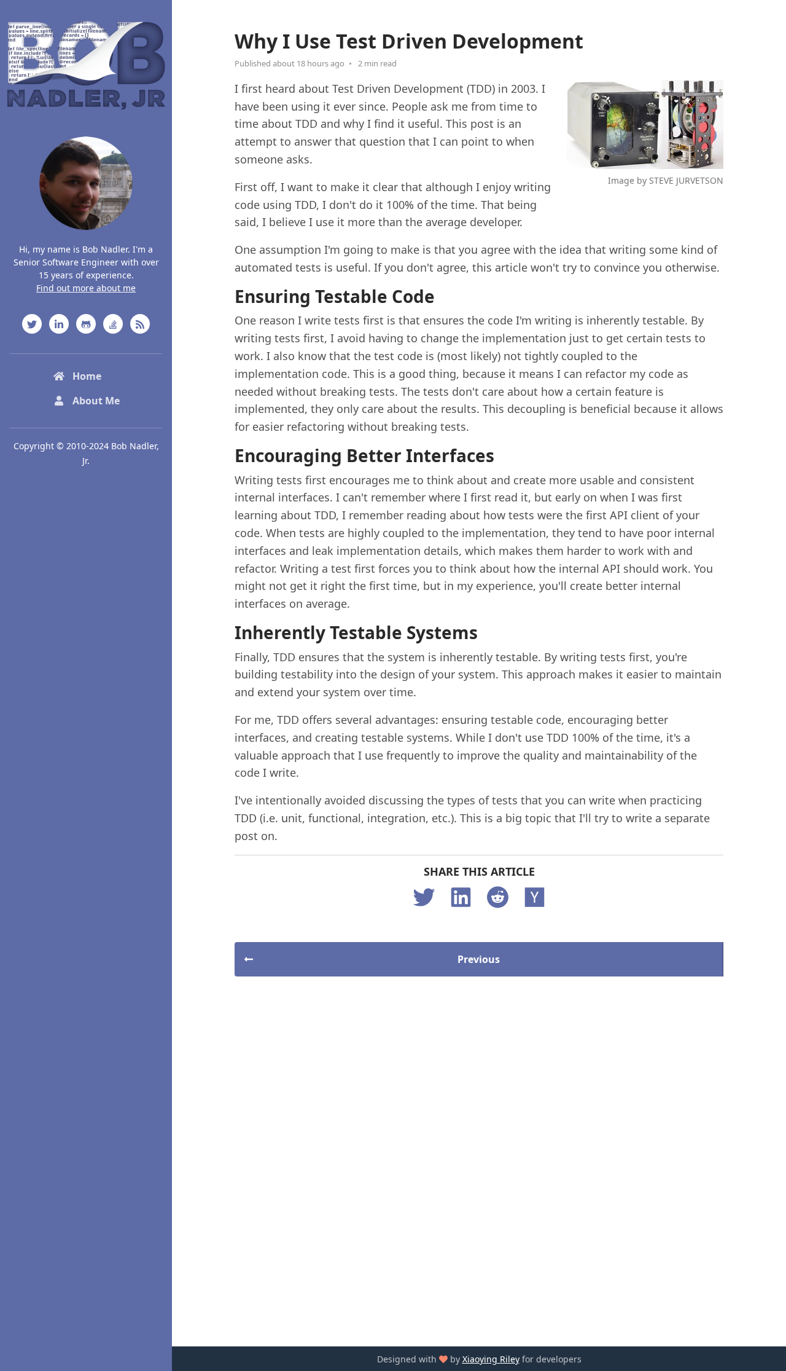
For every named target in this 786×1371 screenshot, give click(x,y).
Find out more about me (86, 288)
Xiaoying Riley (490, 1359)
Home (85, 376)
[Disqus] (479, 1159)
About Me (95, 400)
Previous (478, 959)
